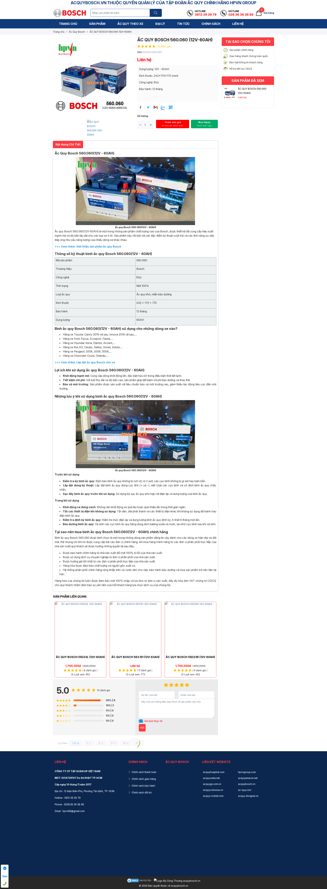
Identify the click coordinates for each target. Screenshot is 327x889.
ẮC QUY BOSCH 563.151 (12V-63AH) (135, 657)
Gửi (142, 727)
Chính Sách (210, 24)
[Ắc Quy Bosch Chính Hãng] (70, 12)
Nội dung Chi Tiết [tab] (68, 144)
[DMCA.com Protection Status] (139, 880)
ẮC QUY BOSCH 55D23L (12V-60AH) (80, 657)
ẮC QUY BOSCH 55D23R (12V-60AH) (190, 657)
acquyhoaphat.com (213, 772)
